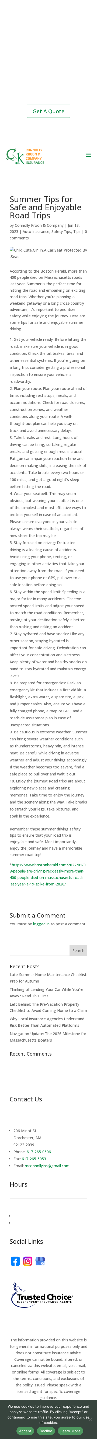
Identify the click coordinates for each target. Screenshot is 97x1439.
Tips (77, 231)
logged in (41, 923)
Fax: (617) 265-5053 (49, 63)
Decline (46, 1431)
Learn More (70, 1431)
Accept (25, 1431)
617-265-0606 (39, 1151)
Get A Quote (48, 111)
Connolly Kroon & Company (39, 225)
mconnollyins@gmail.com (49, 89)
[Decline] (90, 1419)
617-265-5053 (34, 1158)
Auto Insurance (36, 231)
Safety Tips (61, 231)
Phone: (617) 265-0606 (48, 33)
